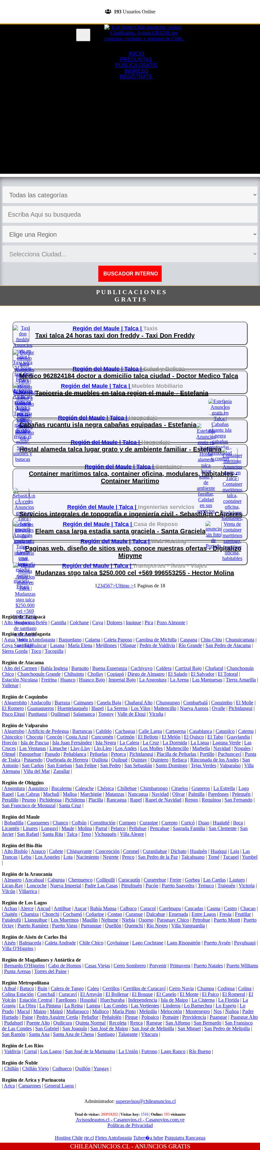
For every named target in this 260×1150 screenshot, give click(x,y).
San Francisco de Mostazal (28, 805)
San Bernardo (207, 1022)
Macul (23, 1011)
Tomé (213, 857)
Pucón (152, 885)
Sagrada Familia (189, 828)
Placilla (95, 799)
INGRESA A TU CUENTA (130, 2)
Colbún (79, 822)
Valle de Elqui (131, 714)
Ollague (128, 645)
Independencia (142, 1000)
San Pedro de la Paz (158, 857)
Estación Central (35, 1000)
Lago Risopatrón (183, 942)
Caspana (188, 639)
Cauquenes (38, 822)
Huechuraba (112, 1000)
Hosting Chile (69, 1137)
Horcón (9, 742)
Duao (203, 822)
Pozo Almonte (171, 622)
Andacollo (40, 702)
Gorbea (192, 880)
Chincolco (12, 737)
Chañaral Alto (139, 702)
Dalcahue (155, 914)
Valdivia (12, 1051)
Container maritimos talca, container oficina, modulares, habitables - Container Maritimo (133, 477)
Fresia (225, 914)
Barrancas (82, 731)
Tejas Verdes (203, 765)
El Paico (210, 994)
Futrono (149, 1051)
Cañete (56, 851)
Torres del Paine (50, 971)
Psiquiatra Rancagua (185, 1137)
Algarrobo (14, 731)
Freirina (49, 679)
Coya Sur (11, 645)
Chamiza (30, 914)
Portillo (207, 754)
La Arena (179, 679)
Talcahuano (193, 857)
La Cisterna (203, 1000)
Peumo (29, 799)
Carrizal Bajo (188, 668)
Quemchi (134, 925)
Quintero (159, 759)
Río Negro (157, 925)
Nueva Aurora (194, 708)
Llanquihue (35, 920)
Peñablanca (74, 754)
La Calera (129, 742)
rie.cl (89, 1137)
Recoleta (118, 1022)
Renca (136, 1022)
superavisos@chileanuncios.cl (146, 1101)
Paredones (218, 794)
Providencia (194, 1017)
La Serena (117, 708)
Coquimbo (221, 702)
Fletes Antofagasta (113, 1137)
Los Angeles (47, 857)
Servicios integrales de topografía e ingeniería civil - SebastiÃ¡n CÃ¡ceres (130, 514)
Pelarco (118, 828)
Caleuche (84, 788)
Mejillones (106, 645)
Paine (27, 1017)
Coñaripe (95, 914)
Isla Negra (105, 742)
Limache (58, 748)
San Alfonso (178, 1022)
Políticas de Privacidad (130, 1125)
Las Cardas (214, 880)
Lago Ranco (173, 1051)
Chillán (11, 1068)
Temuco (206, 885)
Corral (30, 1051)
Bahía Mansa (103, 908)
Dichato (178, 851)
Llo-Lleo (103, 748)
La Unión (128, 1051)
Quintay (139, 759)
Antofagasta (43, 639)
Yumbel (249, 857)
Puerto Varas (64, 925)
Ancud (43, 908)
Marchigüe (91, 794)
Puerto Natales (208, 965)
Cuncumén (102, 737)
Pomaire (170, 1017)
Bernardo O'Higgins (24, 965)
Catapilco (225, 731)
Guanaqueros (40, 708)
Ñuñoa (232, 1011)
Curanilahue (155, 851)
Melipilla (148, 1011)
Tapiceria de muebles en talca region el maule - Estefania (121, 392)
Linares (30, 828)
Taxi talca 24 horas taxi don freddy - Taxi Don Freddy (115, 335)
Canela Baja (109, 702)
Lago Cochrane (147, 942)
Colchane (79, 622)
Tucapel (231, 857)
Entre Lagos (204, 914)
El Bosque (142, 994)
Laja (234, 851)
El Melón (171, 737)
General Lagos (59, 1085)
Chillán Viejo (35, 1068)
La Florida (228, 1000)
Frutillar (243, 914)
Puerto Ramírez (33, 925)
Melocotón (171, 1011)
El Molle (244, 702)
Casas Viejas (97, 965)
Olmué (9, 754)
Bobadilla (13, 822)
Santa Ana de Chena (73, 1034)
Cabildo (104, 731)
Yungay (101, 1068)
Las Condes (115, 1005)
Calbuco (128, 908)
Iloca (238, 822)
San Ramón (13, 1034)
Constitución (102, 822)
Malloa (70, 794)
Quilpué (119, 759)
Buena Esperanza (109, 668)
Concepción (107, 851)
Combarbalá (195, 702)
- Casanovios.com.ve (163, 1119)
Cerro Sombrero (130, 965)
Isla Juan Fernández (72, 742)
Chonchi (50, 914)
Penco (128, 857)
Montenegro (197, 1011)
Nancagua (138, 794)
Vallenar (10, 685)
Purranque (91, 925)
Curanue (134, 914)
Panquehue (30, 754)
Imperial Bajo (122, 679)
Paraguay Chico (173, 920)
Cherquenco (80, 880)
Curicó (188, 822)
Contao (114, 914)
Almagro (13, 880)
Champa (205, 988)
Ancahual (34, 880)
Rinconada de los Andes (214, 759)
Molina (85, 828)
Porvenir (157, 965)
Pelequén (241, 794)
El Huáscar (35, 645)
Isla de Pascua (35, 742)
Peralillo (10, 799)
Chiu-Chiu (211, 639)
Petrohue (201, 920)
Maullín (90, 920)
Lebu (26, 857)
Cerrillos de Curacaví (144, 988)
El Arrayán (91, 994)
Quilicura (62, 1022)
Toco (36, 651)
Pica (149, 622)
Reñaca (179, 759)
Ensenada (178, 914)
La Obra (27, 1005)
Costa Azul (77, 737)
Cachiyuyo (142, 668)
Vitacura (149, 1034)
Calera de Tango (67, 988)
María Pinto (124, 1011)
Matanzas (114, 794)
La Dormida (175, 742)
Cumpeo (127, 822)
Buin (42, 988)
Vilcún (8, 891)
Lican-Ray (12, 885)
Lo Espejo (226, 1005)
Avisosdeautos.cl (92, 1119)
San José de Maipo (109, 1028)
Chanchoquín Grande (39, 674)
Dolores (114, 622)
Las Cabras (28, 794)
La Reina (73, 1005)
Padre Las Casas (101, 885)
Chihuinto (74, 674)
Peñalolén (111, 1017)
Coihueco (62, 1068)
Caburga (56, 880)
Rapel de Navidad (163, 799)
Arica (9, 1085)
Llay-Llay (80, 748)
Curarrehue (155, 880)
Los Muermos (65, 920)
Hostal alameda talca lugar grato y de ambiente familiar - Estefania (120, 449)
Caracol (148, 908)
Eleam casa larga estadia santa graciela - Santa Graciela (120, 531)
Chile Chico (91, 942)
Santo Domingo (171, 765)
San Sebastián (138, 765)
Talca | (133, 328)
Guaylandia (238, 737)
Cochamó (72, 914)
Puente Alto (38, 1022)
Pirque (131, 1017)
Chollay (95, 674)
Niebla (128, 920)
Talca (72, 834)
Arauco (38, 851)
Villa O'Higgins (17, 948)
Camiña (58, 622)
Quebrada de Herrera (67, 759)
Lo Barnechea (198, 1005)
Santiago (106, 1034)
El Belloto (148, 737)
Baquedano (70, 639)
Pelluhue (137, 828)
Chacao (248, 908)
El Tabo (215, 737)
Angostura (14, 788)
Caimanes (83, 702)
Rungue (154, 1022)
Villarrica (28, 891)
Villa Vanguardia (188, 925)
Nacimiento (87, 857)
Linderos (171, 1005)
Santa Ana (39, 1034)
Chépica (105, 788)
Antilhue (62, 908)
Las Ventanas (32, 748)
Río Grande (190, 645)
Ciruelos (179, 788)
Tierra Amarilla (241, 679)
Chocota (34, 737)
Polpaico (150, 1017)
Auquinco (38, 788)
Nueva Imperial (65, 885)
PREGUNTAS (136, 59)
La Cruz (151, 742)
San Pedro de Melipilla (227, 1028)
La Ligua (200, 742)
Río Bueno (200, 1051)
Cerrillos (111, 988)
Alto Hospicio (18, 622)
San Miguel (189, 1028)
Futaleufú (11, 920)
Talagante (128, 1034)
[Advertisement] (130, 129)
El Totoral (228, 674)
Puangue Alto (244, 1017)
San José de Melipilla (153, 1028)
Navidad (222, 748)
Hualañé (221, 822)
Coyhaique (118, 942)
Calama (92, 639)
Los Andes (126, 748)
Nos (217, 1011)
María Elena (80, 645)
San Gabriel (47, 1028)
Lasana (57, 645)
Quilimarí (60, 714)
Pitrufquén (131, 885)
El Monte (189, 994)
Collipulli (105, 880)
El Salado (177, 674)
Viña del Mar (36, 771)
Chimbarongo (154, 788)
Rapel (136, 799)
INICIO (136, 54)
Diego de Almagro (146, 674)
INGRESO (136, 71)
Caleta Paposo (118, 639)
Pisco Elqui (13, 714)
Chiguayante (79, 851)
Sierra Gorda (15, 651)
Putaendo (33, 759)
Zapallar (61, 771)
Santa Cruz (70, 805)
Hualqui (219, 851)
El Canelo (166, 994)
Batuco (27, 988)
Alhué (10, 988)
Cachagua (125, 731)
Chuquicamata (239, 639)
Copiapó (115, 674)
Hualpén (198, 851)
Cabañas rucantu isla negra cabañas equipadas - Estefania (107, 424)
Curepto (169, 822)
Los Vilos (140, 708)
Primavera (180, 965)
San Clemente (223, 828)
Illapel (97, 708)
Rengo (191, 799)
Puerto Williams (242, 965)
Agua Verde (16, 639)
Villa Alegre (132, 834)
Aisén (10, 942)
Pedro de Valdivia (157, 645)
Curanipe (149, 822)
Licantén (10, 828)
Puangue (218, 1017)
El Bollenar (117, 994)
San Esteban (59, 765)
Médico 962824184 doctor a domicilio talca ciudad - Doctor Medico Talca (128, 375)
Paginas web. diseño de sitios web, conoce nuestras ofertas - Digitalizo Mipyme (133, 552)
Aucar (80, 908)
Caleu (93, 988)
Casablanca (200, 731)
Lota (68, 857)
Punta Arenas (17, 971)
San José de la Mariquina (90, 1051)
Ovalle (218, 708)
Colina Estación (18, 994)
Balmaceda (30, 942)
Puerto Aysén (217, 942)
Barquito (80, 668)
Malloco (100, 1011)
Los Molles (151, 748)
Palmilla (196, 794)
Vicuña (156, 714)
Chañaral (214, 668)
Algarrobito (15, 702)
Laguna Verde (226, 742)
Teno (86, 834)
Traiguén (226, 885)
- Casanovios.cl (125, 1119)
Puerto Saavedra (178, 885)
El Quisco (194, 737)
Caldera (164, 668)
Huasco (67, 679)
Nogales (242, 748)
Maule (68, 828)
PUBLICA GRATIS (136, 65)
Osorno (146, 920)
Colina (244, 988)
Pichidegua (50, 799)
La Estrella (224, 788)
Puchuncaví (229, 754)
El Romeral (233, 994)
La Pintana (50, 1005)
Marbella (201, 748)
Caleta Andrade (60, 942)
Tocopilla (54, 651)
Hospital (88, 1000)
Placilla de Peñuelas (176, 754)
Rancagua (117, 799)
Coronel (131, 851)
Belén (41, 622)
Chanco (60, 822)
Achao (10, 908)
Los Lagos (51, 1051)
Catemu (246, 731)
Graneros (201, 788)
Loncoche (37, 885)
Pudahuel (13, 1022)
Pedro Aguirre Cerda (57, 1017)
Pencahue (159, 828)
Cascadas (194, 908)
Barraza (62, 702)
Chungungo (168, 702)
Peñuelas (98, 754)
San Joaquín (74, 1028)
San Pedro (110, 765)
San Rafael (28, 834)
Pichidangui (240, 708)
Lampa (93, 1005)
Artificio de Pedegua (48, 731)
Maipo (39, 1011)
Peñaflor (89, 1017)
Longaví (49, 828)
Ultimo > (124, 585)
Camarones (29, 1085)
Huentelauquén (72, 708)
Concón (54, 737)
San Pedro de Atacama (228, 645)
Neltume (109, 920)
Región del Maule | (98, 328)
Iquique (133, 622)
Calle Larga (150, 731)
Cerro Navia (181, 988)
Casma (213, 908)
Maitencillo (165, 708)
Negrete (111, 857)
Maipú (56, 1011)
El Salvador (202, 674)
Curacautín (129, 880)
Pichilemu (75, 799)
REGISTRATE (130, 20)
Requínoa (211, 799)
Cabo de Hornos (64, 965)
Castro (230, 908)
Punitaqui (37, 714)
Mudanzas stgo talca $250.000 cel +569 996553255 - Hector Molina (134, 572)
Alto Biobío (16, 851)
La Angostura (152, 679)
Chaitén (9, 914)
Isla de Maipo (174, 1000)
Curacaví (68, 994)
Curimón (125, 737)
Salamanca (84, 714)
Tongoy (106, 714)
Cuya (97, 622)
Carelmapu (170, 908)
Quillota (100, 759)
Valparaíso (230, 765)
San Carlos (33, 765)
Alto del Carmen (20, 668)
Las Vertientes (145, 1005)
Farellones (66, 1000)
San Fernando (238, 799)
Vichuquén (105, 834)
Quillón (82, 1068)
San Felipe (86, 765)
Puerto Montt (227, 920)
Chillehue (127, 788)
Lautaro (237, 880)
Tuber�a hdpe (148, 1137)
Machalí (51, 794)
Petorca (118, 754)
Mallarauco (77, 1011)
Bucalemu (61, 788)
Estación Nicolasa (20, 679)
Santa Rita (52, 834)
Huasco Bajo (92, 679)
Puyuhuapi (245, 942)
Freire (175, 880)
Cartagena (176, 731)
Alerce (27, 908)
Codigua (226, 988)
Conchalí (46, 994)
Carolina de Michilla (156, 639)
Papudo (52, 754)
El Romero (13, 708)
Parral (101, 828)
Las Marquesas (207, 679)
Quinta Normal (90, 1022)
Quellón (113, 925)
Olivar (178, 794)
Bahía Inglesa (54, 668)
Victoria (247, 885)
